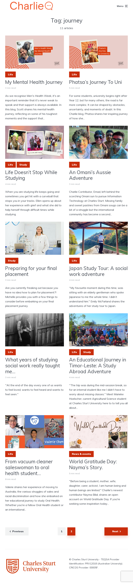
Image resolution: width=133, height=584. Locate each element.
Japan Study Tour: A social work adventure (98, 271)
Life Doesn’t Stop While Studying (31, 175)
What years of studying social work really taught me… (32, 365)
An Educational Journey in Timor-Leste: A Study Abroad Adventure (97, 365)
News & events (81, 453)
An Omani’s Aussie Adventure (90, 175)
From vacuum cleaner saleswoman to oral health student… (29, 467)
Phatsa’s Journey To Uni (95, 82)
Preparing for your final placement (31, 271)
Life (10, 74)
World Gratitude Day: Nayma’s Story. (93, 464)
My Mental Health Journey (34, 82)
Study (23, 164)
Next (115, 531)
